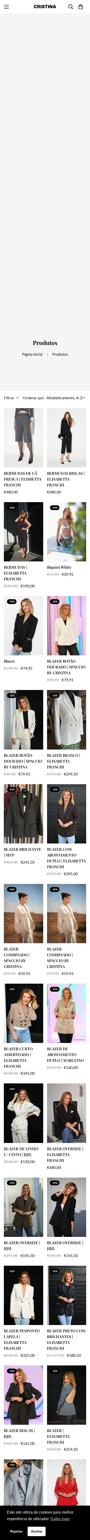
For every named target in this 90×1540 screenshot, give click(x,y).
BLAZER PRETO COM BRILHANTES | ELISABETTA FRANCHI (66, 1339)
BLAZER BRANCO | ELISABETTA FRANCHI (63, 761)
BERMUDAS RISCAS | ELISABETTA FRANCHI (65, 479)
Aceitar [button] (36, 1531)
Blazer (9, 661)
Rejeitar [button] (16, 1531)
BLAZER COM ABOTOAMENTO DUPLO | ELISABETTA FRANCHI (66, 858)
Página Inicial (32, 354)
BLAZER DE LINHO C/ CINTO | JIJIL (21, 1151)
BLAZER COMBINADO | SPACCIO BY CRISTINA (17, 957)
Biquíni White (59, 567)
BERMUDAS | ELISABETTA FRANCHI (15, 573)
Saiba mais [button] (60, 1519)
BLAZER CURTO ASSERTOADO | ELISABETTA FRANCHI (18, 1057)
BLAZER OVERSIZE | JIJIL (22, 1245)
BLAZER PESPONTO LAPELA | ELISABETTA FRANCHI (22, 1339)
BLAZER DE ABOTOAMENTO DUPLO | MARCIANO (65, 1054)
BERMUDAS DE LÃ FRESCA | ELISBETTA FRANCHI (22, 479)
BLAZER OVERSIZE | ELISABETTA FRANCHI (65, 1154)
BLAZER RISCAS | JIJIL (19, 1433)
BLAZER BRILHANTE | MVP (22, 852)
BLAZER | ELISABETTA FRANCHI (58, 1436)
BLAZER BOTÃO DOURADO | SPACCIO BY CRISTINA (66, 667)
